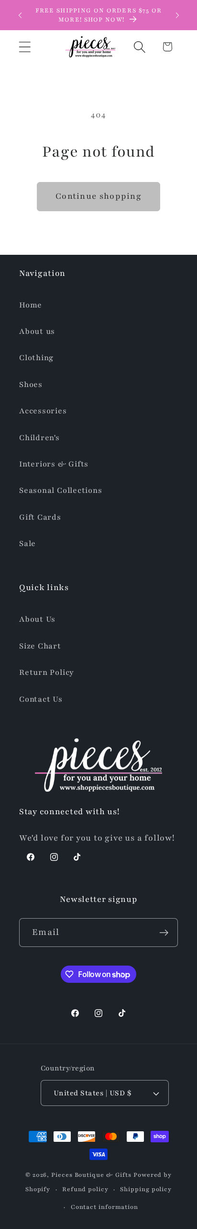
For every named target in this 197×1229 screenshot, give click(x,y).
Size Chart (40, 646)
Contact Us (41, 699)
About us (37, 331)
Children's (39, 437)
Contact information (104, 1207)
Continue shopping (98, 196)
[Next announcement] (177, 15)
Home (30, 305)
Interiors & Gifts (53, 464)
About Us (37, 619)
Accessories (43, 411)
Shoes (31, 384)
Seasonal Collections (60, 490)
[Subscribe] (163, 932)
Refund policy (85, 1189)
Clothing (36, 358)
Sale (27, 543)
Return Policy (46, 672)
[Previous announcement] (20, 15)
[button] (24, 46)
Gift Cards (40, 517)
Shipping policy (146, 1189)
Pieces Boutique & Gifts (91, 1175)
